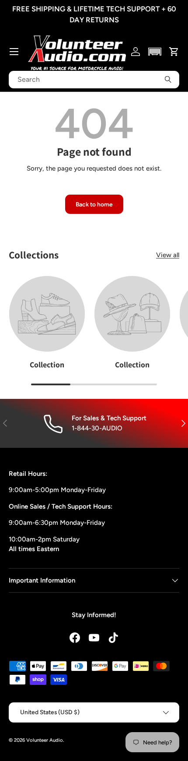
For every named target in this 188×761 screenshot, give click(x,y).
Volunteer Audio (44, 740)
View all (167, 255)
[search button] (168, 79)
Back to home (94, 204)
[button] (155, 51)
